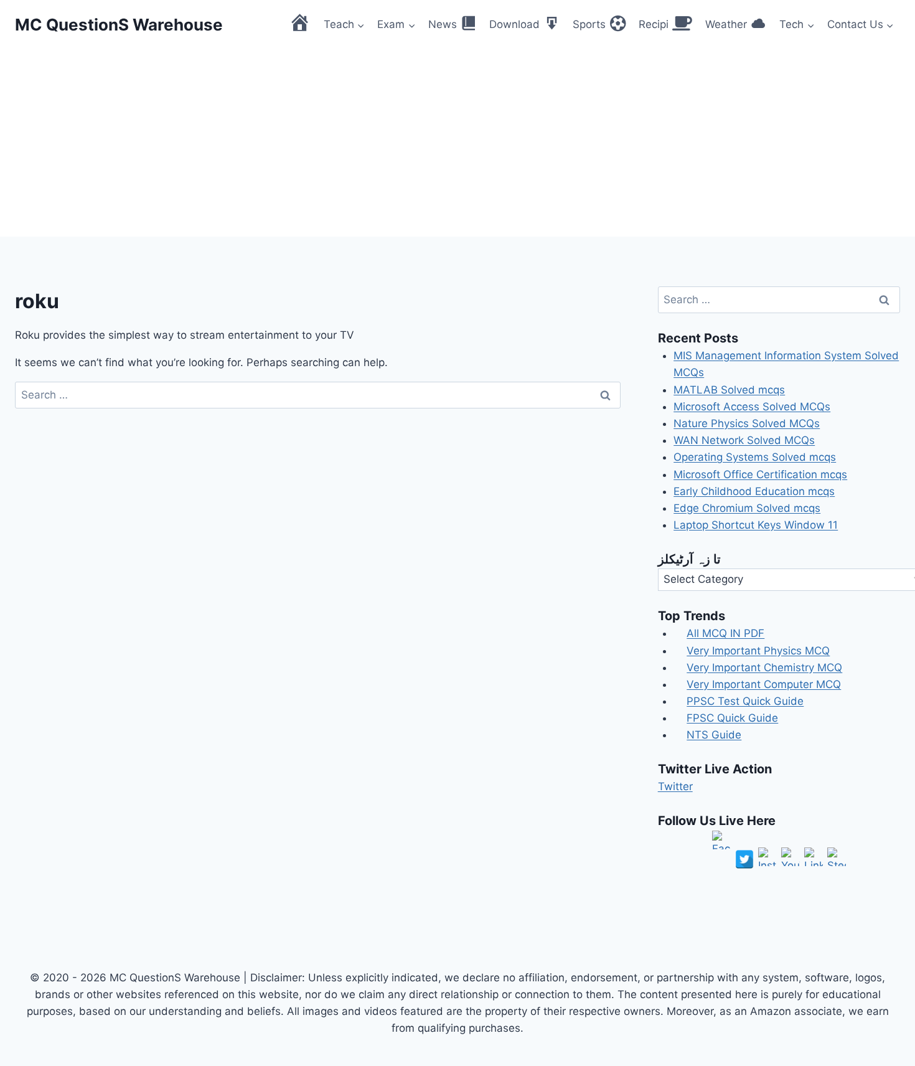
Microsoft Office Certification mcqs (760, 474)
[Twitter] (744, 859)
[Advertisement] (457, 143)
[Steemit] (836, 856)
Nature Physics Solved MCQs (746, 423)
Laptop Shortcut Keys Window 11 (755, 525)
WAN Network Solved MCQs (744, 440)
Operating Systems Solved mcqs (754, 457)
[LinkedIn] (813, 856)
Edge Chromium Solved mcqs (746, 508)
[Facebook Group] (721, 840)
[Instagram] (767, 856)
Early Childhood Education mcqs (754, 491)
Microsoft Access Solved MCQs (751, 406)
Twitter (675, 786)
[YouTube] (790, 856)
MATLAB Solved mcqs (729, 390)
